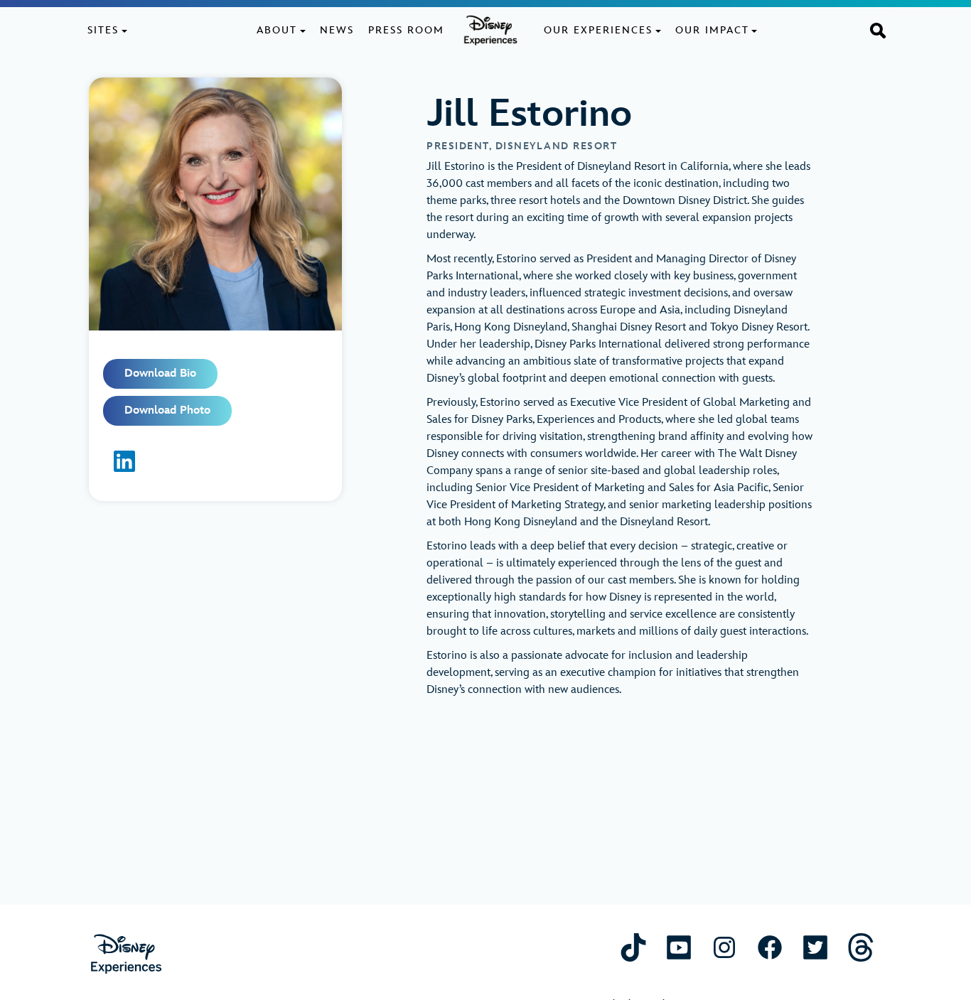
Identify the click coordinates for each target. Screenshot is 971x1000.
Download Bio (160, 373)
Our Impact (712, 30)
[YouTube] (679, 947)
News (337, 30)
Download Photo (167, 410)
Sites (103, 30)
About (277, 30)
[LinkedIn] (124, 461)
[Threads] (861, 947)
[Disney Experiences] (126, 954)
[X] (815, 947)
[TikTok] (633, 947)
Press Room (406, 30)
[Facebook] (770, 947)
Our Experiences (598, 30)
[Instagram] (724, 947)
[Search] (878, 30)
